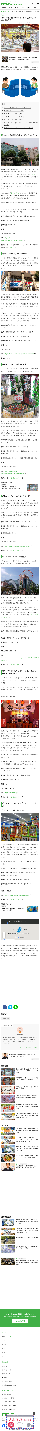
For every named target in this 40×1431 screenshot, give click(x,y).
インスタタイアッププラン (10, 1402)
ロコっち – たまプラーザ (9, 1405)
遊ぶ (29, 7)
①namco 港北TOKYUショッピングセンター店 (17, 108)
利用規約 (4, 1377)
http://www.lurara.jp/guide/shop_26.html (17, 546)
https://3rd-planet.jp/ (12, 792)
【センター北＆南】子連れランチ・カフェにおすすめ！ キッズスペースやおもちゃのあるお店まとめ (27, 1139)
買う (22, 7)
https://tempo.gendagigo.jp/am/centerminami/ (19, 354)
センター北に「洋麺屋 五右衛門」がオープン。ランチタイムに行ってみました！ (27, 1157)
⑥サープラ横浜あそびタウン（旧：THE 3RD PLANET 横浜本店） (20, 124)
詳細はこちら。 (16, 478)
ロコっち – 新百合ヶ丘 (8, 1409)
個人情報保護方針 (7, 1381)
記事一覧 (4, 1366)
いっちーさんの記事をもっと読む (28, 1047)
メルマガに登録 (20, 1321)
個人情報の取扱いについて (10, 1385)
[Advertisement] (20, 983)
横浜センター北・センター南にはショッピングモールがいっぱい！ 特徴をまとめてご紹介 (27, 1148)
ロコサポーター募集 (8, 1398)
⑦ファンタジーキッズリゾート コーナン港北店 (18, 128)
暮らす (16, 7)
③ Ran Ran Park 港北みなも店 (13, 114)
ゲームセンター (5, 1018)
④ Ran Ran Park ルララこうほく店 (14, 117)
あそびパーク (15, 193)
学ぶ (10, 7)
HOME (4, 11)
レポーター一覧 (6, 1370)
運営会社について (7, 1394)
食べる (4, 7)
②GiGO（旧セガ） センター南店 (13, 111)
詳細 (11, 247)
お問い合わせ (6, 1373)
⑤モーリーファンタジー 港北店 (13, 119)
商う (35, 7)
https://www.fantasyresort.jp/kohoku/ (17, 895)
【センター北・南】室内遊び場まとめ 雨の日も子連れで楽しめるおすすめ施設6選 (27, 1130)
